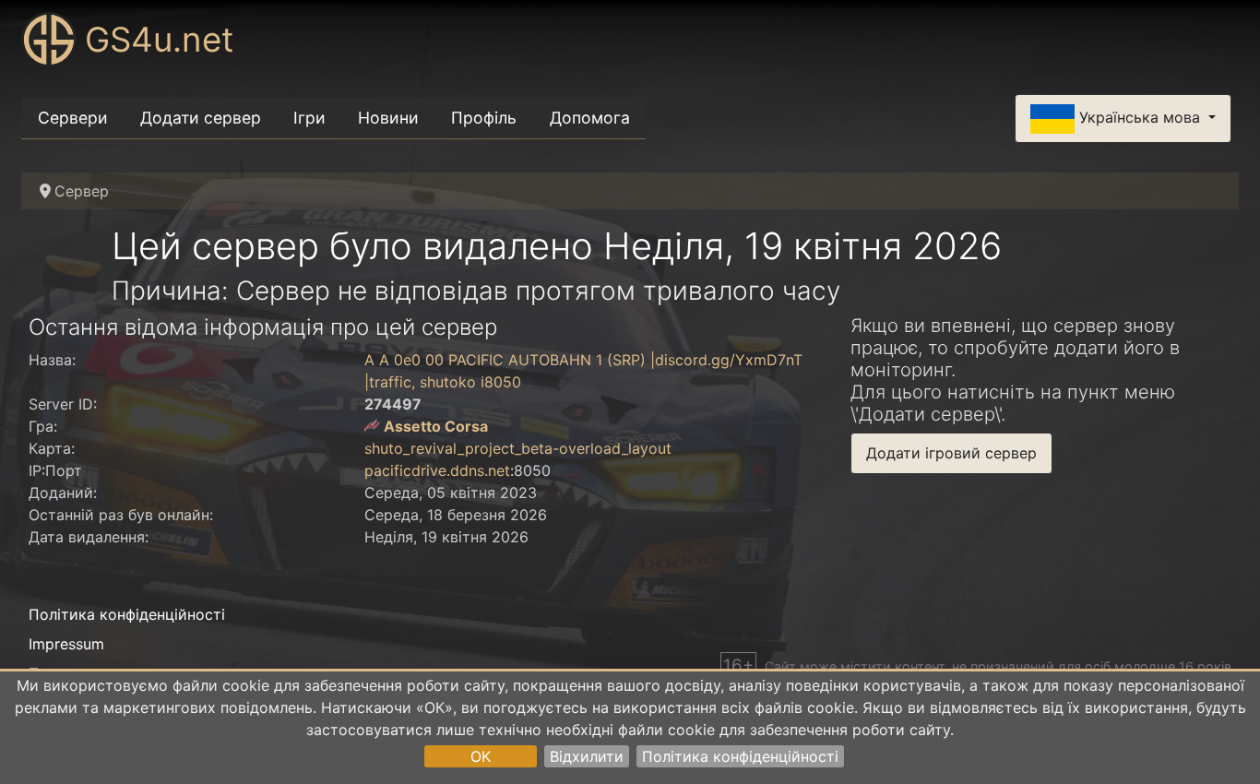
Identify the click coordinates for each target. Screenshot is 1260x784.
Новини (388, 117)
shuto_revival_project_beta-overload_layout (518, 448)
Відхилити (587, 756)
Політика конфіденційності (740, 756)
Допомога (590, 117)
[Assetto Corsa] (371, 426)
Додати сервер (200, 117)
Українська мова (1140, 117)
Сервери (73, 117)
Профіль (484, 117)
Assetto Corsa (436, 426)
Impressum (66, 644)
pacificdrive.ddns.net (437, 470)
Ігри (309, 117)
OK (480, 756)
